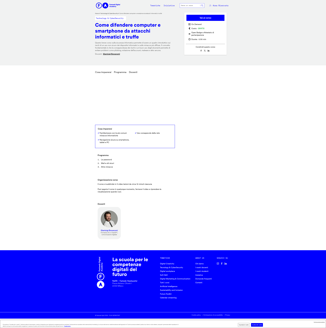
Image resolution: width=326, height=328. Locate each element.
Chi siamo (199, 264)
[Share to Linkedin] (208, 50)
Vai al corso (205, 17)
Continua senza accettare (319, 322)
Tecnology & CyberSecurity (171, 267)
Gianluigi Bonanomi (111, 54)
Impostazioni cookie (244, 324)
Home (97, 13)
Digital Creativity (167, 264)
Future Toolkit (165, 294)
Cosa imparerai (103, 72)
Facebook (222, 263)
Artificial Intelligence (168, 286)
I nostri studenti (201, 271)
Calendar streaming (168, 298)
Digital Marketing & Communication (175, 279)
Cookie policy (196, 315)
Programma (120, 72)
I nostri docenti (201, 267)
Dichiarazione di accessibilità (213, 315)
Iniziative (199, 275)
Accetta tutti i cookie (257, 324)
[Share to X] (205, 50)
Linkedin (226, 263)
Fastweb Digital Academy (100, 272)
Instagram (218, 263)
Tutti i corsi (164, 282)
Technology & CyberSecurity (109, 13)
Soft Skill (163, 275)
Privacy (227, 315)
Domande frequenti (203, 279)
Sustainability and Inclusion (171, 290)
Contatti (198, 282)
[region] (163, 324)
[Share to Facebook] (201, 50)
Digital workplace (167, 271)
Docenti (133, 72)
